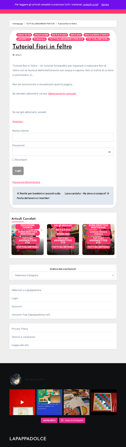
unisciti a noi (90, 4)
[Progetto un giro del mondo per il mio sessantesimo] (104, 402)
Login (15, 298)
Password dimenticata (26, 182)
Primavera (39, 39)
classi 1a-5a (24, 34)
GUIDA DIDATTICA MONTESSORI (27, 233)
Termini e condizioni (23, 337)
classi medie (41, 34)
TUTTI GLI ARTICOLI (97, 39)
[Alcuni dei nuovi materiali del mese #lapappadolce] (76, 402)
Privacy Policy (20, 328)
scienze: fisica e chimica (98, 233)
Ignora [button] (105, 4)
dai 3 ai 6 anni (59, 34)
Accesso (17, 121)
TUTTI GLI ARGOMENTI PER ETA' (66, 39)
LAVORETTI (24, 39)
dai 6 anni (76, 34)
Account (17, 306)
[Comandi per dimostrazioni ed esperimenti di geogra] (22, 402)
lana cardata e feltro (96, 34)
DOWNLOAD (63, 234)
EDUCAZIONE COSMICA (28, 226)
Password (18, 145)
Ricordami (20, 159)
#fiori (19, 55)
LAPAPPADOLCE (27, 439)
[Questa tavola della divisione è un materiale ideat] (49, 402)
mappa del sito (20, 345)
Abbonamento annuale (62, 93)
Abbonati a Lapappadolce (26, 290)
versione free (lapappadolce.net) (31, 314)
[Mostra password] (109, 152)
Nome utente (20, 130)
